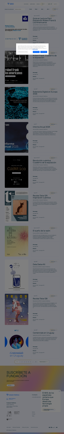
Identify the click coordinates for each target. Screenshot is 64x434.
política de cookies (35, 49)
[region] (32, 49)
